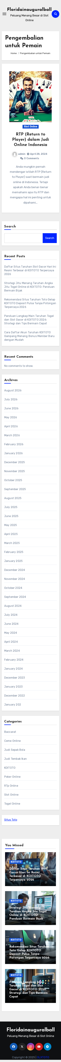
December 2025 (14, 462)
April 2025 (11, 534)
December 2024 (14, 570)
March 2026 (12, 435)
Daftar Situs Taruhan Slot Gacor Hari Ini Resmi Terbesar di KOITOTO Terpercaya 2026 (30, 270)
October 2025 (13, 480)
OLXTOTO (43, 1057)
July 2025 (10, 507)
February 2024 (14, 659)
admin (21, 154)
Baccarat (10, 731)
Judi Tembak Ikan (15, 758)
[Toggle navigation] (4, 14)
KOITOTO (9, 767)
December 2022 (14, 695)
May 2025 (10, 525)
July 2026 (11, 399)
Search (10, 226)
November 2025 (14, 471)
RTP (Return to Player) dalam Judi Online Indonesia (30, 139)
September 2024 (15, 596)
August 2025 (12, 498)
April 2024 (11, 641)
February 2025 (13, 552)
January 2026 (13, 453)
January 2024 (13, 668)
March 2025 (12, 543)
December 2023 (14, 677)
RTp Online (11, 785)
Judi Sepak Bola (14, 749)
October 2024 (13, 588)
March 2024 (12, 650)
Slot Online (30, 126)
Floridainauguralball (29, 9)
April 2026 (11, 426)
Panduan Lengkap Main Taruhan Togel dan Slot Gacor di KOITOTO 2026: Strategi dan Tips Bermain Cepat (29, 319)
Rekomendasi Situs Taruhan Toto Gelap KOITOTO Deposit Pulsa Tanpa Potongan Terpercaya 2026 (30, 303)
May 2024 (10, 632)
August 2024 (13, 605)
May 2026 (10, 417)
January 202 (12, 704)
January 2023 (13, 686)
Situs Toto (10, 819)
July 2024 (11, 614)
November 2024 (14, 579)
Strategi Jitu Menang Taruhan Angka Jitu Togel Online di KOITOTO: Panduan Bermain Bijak (29, 286)
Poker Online (12, 776)
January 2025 (13, 561)
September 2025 (15, 489)
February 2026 (14, 444)
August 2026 (13, 390)
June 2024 (11, 623)
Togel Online (12, 803)
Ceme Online (12, 740)
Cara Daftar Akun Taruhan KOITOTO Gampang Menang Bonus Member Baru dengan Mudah (29, 336)
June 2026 (11, 408)
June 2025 (11, 516)
